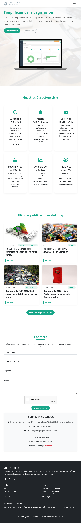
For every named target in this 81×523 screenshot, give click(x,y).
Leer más (9, 260)
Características (10, 491)
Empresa (7, 371)
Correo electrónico (11, 361)
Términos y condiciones (51, 488)
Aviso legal (46, 496)
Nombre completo (11, 352)
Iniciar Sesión (12, 30)
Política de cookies (49, 494)
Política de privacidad (50, 491)
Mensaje (7, 380)
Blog (5, 494)
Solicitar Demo (30, 30)
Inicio (6, 488)
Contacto (7, 496)
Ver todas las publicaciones (40, 312)
